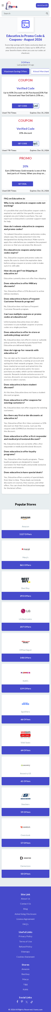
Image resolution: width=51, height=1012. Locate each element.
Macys (25, 979)
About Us (25, 898)
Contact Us (25, 903)
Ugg (25, 984)
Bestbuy (25, 974)
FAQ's (26, 924)
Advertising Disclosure (25, 914)
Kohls (25, 989)
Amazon (26, 969)
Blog (25, 908)
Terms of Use (25, 941)
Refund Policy (25, 946)
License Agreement (25, 919)
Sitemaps (25, 951)
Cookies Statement (25, 956)
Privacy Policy (25, 936)
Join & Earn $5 (42, 5)
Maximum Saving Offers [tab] (15, 71)
